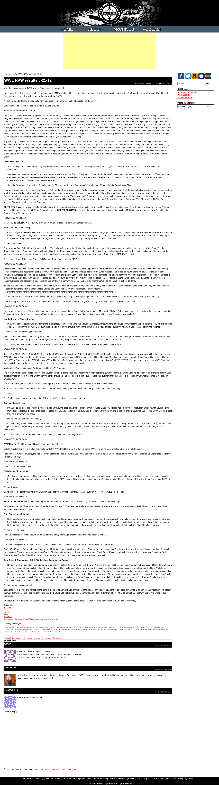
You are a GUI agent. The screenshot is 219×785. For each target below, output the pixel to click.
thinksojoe (141, 83)
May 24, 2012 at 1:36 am (163, 670)
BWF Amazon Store (194, 76)
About (95, 29)
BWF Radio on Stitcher (208, 76)
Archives (123, 29)
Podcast (152, 29)
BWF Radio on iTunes (201, 76)
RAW (13, 74)
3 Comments (167, 83)
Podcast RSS (183, 95)
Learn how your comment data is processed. (58, 769)
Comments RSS (184, 97)
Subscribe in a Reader (187, 92)
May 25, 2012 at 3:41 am (163, 692)
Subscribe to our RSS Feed (25, 619)
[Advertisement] (109, 51)
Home (67, 29)
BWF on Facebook (181, 76)
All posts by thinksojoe (14, 638)
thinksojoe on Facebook (51, 638)
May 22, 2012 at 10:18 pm (163, 646)
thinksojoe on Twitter (32, 638)
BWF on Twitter (188, 76)
